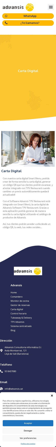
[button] (52, 395)
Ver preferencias (28, 438)
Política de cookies (28, 444)
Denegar (28, 430)
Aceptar (28, 423)
